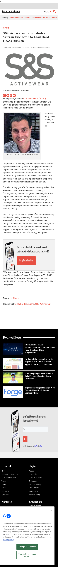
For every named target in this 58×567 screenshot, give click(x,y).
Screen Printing (34, 495)
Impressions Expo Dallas (41, 17)
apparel (30, 304)
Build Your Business (8, 478)
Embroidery (33, 481)
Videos (3, 484)
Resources (5, 491)
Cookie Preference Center (27, 555)
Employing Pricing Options (20, 17)
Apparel (31, 471)
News (6, 28)
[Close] (51, 510)
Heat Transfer (33, 488)
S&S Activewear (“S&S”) (34, 98)
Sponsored (5, 495)
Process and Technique (9, 474)
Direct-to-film (33, 474)
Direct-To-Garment (35, 478)
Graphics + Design (35, 484)
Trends (3, 481)
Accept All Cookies (27, 547)
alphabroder (20, 304)
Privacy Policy (8, 540)
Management (33, 491)
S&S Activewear (42, 304)
